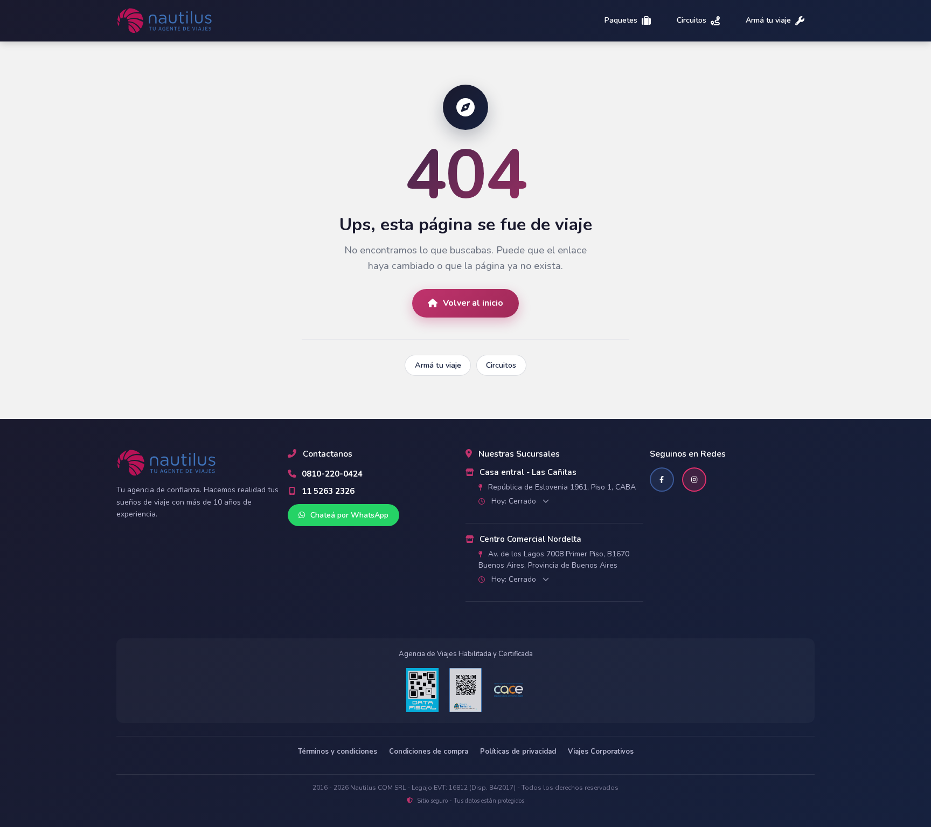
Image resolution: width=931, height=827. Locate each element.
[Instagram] (694, 479)
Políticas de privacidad (518, 751)
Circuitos (691, 20)
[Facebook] (662, 479)
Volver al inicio (473, 303)
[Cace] (508, 690)
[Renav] (465, 690)
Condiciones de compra (428, 751)
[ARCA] (422, 690)
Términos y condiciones (337, 751)
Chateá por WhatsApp (348, 515)
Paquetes (621, 20)
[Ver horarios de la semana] (545, 501)
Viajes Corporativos (601, 751)
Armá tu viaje (768, 20)
